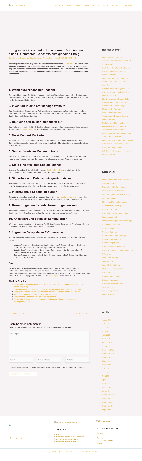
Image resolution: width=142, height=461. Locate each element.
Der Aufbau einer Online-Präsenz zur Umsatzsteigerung (35, 294)
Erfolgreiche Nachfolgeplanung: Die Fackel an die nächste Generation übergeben (115, 81)
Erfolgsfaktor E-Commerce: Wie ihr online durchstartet (35, 297)
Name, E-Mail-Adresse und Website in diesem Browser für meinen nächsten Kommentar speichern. (47, 368)
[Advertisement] (71, 26)
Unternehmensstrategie (110, 280)
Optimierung (106, 254)
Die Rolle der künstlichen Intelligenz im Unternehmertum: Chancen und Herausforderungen (116, 71)
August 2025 (107, 365)
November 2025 (108, 354)
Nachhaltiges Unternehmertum (113, 246)
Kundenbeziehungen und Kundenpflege (117, 221)
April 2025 (106, 380)
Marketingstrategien (109, 232)
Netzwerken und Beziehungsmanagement (117, 250)
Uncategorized (107, 273)
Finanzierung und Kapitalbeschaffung (116, 194)
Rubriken (78, 5)
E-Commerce (69, 64)
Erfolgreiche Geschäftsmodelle (113, 191)
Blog (87, 5)
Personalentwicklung (110, 258)
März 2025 (106, 383)
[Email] (22, 438)
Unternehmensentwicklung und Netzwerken (69, 437)
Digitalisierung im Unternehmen (41, 58)
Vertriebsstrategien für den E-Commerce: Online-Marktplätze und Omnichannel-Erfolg (47, 289)
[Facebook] (11, 438)
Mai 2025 (105, 376)
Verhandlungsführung (110, 291)
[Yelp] (16, 438)
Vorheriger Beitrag (16, 313)
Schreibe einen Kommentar (19, 58)
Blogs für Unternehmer (104, 440)
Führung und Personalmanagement (115, 202)
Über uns (95, 5)
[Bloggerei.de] (65, 422)
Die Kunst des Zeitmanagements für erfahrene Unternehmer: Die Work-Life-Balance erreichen (116, 92)
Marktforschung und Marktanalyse (114, 236)
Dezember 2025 (108, 350)
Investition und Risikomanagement (115, 213)
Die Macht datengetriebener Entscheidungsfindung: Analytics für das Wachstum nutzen (117, 151)
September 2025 (108, 361)
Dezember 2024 (108, 395)
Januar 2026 (106, 346)
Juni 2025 (105, 372)
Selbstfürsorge (107, 261)
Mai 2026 (105, 331)
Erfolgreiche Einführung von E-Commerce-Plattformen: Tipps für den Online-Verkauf (47, 292)
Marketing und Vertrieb (110, 228)
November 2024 (108, 398)
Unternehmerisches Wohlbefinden (65, 442)
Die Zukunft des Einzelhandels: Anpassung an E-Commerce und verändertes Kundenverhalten (114, 126)
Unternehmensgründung (111, 276)
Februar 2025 (107, 387)
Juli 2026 (105, 324)
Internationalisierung (109, 209)
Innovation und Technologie (112, 206)
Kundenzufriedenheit (54, 170)
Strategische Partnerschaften (112, 269)
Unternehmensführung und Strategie (66, 439)
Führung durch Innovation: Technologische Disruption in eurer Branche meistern (115, 116)
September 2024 (108, 406)
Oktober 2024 (107, 402)
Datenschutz (115, 5)
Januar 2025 (106, 391)
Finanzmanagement (109, 198)
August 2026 (107, 320)
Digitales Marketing (109, 183)
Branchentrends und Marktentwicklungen (117, 180)
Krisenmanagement (109, 217)
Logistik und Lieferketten (111, 224)
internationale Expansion (68, 197)
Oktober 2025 (107, 357)
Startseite (99, 433)
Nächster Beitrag (82, 313)
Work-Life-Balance (109, 295)
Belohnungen (53, 276)
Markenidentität (29, 129)
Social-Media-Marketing (111, 265)
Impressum (128, 5)
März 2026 (106, 339)
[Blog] (103, 421)
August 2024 (107, 410)
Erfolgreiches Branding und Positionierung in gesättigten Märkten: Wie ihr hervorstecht (117, 61)
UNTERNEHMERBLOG (63, 5)
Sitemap (99, 443)
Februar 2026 (107, 342)
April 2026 (106, 335)
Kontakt (105, 5)
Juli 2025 (105, 368)
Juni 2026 (105, 327)
